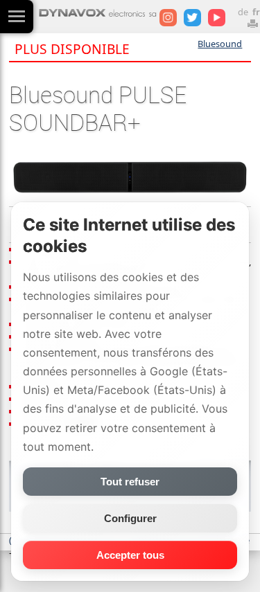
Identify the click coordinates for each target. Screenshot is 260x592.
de (243, 12)
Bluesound (220, 43)
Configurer (130, 518)
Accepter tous (130, 555)
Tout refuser (130, 481)
